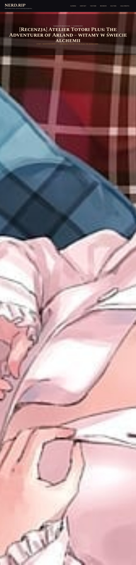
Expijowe (56, 26)
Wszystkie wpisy (49, 44)
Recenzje (67, 26)
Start (39, 44)
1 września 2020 (78, 26)
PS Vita (62, 26)
